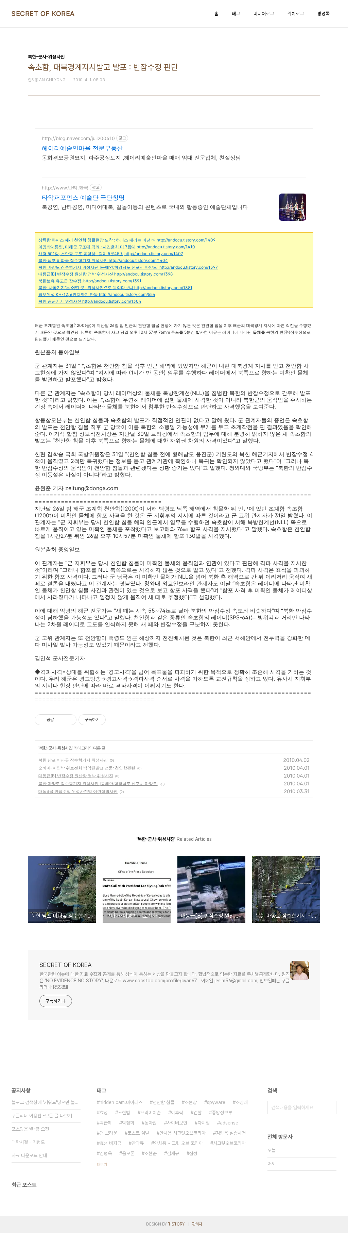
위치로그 (296, 13)
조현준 (150, 1153)
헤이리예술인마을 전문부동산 (82, 148)
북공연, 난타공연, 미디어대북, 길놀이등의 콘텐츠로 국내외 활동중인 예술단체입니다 (145, 206)
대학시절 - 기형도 (28, 1142)
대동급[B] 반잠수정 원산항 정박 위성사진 (75, 274)
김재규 (173, 1153)
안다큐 (138, 1143)
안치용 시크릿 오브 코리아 (178, 1143)
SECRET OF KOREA (43, 14)
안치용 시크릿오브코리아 (182, 1133)
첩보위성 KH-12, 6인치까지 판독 (68, 294)
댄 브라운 (108, 1133)
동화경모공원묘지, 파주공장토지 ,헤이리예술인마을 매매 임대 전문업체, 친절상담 (141, 157)
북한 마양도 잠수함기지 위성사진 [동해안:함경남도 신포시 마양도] (98, 267)
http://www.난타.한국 (65, 187)
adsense (229, 1123)
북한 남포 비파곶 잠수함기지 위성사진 (73, 260)
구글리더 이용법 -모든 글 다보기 (42, 1115)
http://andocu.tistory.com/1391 (112, 280)
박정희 (128, 1123)
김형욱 (106, 1153)
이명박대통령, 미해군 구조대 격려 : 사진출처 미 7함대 (87, 246)
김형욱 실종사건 (231, 1133)
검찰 (197, 1112)
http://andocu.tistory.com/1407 (153, 253)
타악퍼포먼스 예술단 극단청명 (83, 197)
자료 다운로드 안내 (29, 1155)
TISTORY (176, 1224)
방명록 (323, 13)
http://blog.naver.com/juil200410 (78, 138)
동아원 (150, 1123)
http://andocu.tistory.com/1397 (188, 267)
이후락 (177, 1112)
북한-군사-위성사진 (55, 747)
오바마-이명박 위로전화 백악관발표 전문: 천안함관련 (86, 767)
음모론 (128, 1153)
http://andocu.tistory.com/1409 (186, 240)
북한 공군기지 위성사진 (59, 301)
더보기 (102, 1164)
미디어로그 (264, 13)
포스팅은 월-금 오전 (30, 1129)
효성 (104, 1112)
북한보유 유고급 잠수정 (59, 280)
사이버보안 (177, 1123)
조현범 (124, 1112)
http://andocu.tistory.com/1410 (166, 246)
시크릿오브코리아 (229, 1143)
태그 (236, 13)
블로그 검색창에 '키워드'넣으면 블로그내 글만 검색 (46, 1102)
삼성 (193, 1153)
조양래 (242, 1102)
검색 (329, 1107)
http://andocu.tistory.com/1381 (163, 287)
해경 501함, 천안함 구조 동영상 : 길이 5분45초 (80, 253)
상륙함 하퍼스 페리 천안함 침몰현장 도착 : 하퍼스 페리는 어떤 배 (97, 240)
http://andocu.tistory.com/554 (127, 294)
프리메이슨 (150, 1112)
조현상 (191, 1102)
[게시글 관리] (69, 720)
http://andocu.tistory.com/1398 (143, 274)
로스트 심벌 (138, 1133)
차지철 (203, 1123)
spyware (216, 1102)
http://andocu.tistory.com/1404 (138, 260)
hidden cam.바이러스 (121, 1102)
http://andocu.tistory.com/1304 (111, 301)
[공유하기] (60, 720)
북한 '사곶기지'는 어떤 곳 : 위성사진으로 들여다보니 (85, 287)
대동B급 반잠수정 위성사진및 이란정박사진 (78, 791)
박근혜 (106, 1123)
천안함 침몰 (163, 1102)
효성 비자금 (110, 1143)
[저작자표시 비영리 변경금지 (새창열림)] (115, 719)
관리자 (197, 1224)
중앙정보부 (222, 1112)
